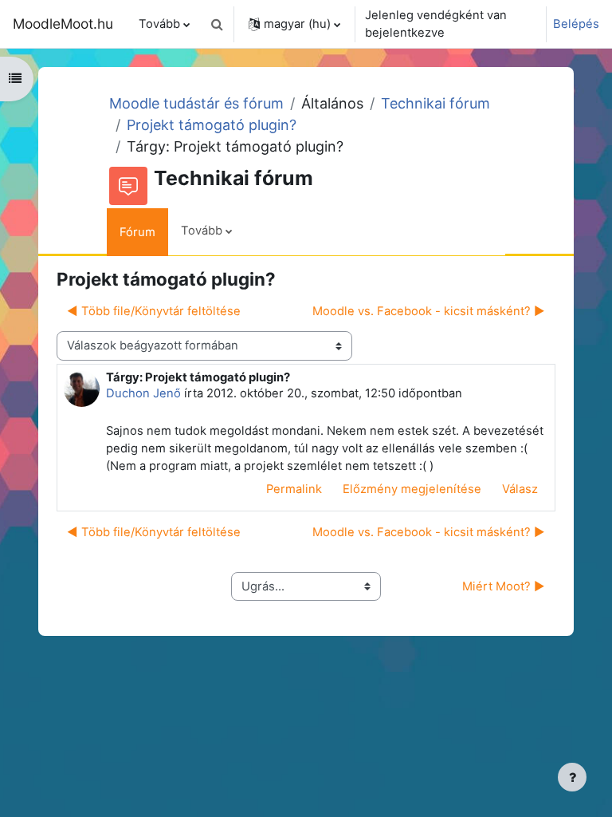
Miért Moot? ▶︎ (503, 586)
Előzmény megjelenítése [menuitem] (412, 489)
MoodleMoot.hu (63, 23)
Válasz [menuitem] (520, 489)
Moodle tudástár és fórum (196, 103)
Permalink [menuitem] (294, 489)
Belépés (576, 24)
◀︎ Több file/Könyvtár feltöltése (154, 311)
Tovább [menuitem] (159, 24)
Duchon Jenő (143, 393)
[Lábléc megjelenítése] (572, 777)
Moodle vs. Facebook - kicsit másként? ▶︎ (428, 311)
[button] (216, 24)
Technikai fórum (435, 103)
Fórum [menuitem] (137, 232)
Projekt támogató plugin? (211, 124)
